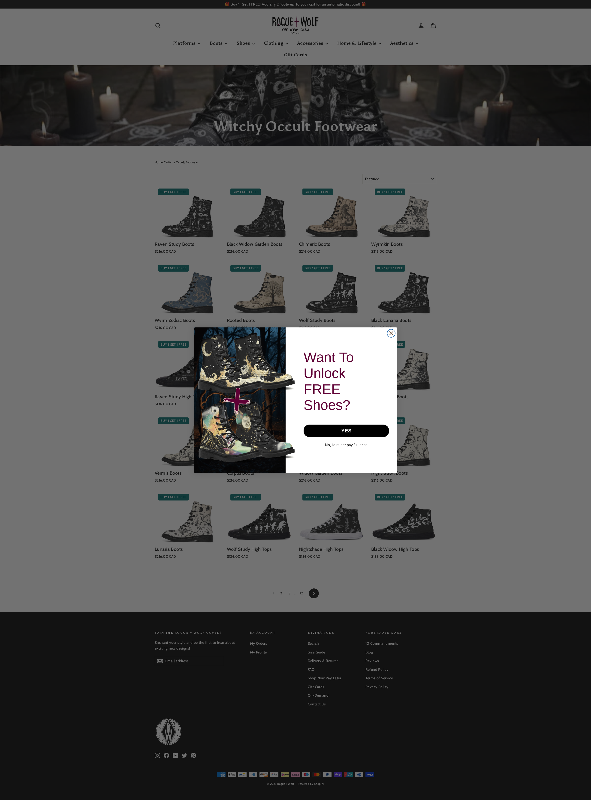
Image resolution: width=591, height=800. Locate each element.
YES (346, 431)
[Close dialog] (391, 333)
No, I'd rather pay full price (346, 445)
